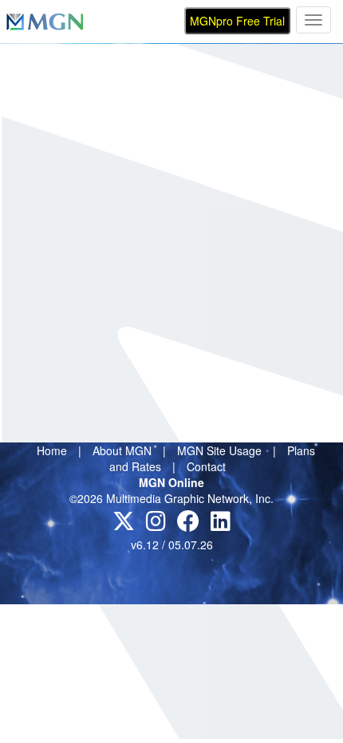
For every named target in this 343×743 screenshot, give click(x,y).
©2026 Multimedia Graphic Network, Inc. (171, 498)
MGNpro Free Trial (237, 21)
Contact (206, 466)
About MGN (122, 450)
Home (52, 450)
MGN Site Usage (219, 450)
